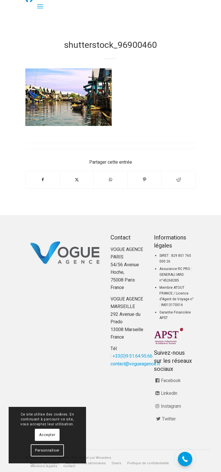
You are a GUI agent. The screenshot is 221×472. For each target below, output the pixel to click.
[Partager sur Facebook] (43, 179)
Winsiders (103, 457)
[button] (185, 459)
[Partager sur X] (77, 179)
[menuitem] (40, 6)
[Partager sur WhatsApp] (110, 179)
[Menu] (40, 6)
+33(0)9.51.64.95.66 (133, 356)
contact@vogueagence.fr (135, 363)
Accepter (47, 434)
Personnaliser (47, 450)
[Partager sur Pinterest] (144, 179)
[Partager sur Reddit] (178, 179)
